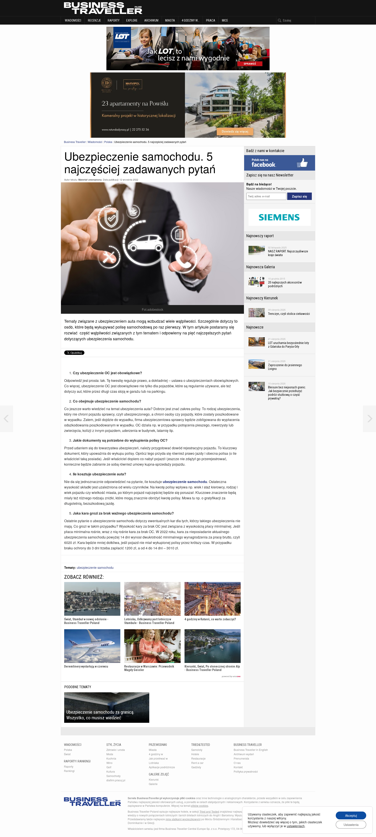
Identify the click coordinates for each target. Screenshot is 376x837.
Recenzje (94, 20)
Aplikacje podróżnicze (162, 767)
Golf (108, 767)
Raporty (113, 20)
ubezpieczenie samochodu (95, 567)
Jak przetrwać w (158, 758)
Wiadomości (72, 20)
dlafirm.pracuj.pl (115, 780)
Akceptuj (351, 815)
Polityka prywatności (246, 771)
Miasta (170, 20)
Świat (67, 754)
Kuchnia (111, 758)
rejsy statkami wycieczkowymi (183, 819)
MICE (225, 20)
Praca (210, 20)
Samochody (113, 776)
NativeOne (152, 676)
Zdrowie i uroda (115, 749)
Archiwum (151, 20)
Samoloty (196, 749)
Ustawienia (351, 824)
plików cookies (199, 805)
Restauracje (198, 758)
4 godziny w (156, 754)
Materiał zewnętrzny (90, 179)
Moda (109, 754)
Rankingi (69, 771)
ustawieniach (296, 826)
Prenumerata (241, 758)
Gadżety (196, 767)
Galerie (153, 784)
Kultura (110, 771)
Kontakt (238, 767)
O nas (237, 763)
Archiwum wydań (244, 754)
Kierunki (154, 779)
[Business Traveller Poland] (103, 8)
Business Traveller (75, 142)
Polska (108, 142)
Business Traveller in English (251, 749)
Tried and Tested (209, 811)
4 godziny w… (190, 20)
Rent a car (197, 763)
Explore (132, 20)
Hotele (195, 754)
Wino (109, 763)
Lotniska (154, 763)
